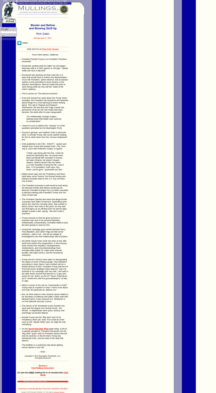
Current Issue (22, 388)
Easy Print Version (50, 49)
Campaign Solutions (59, 392)
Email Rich (55, 388)
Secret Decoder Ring (35, 388)
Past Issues (47, 388)
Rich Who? (64, 388)
